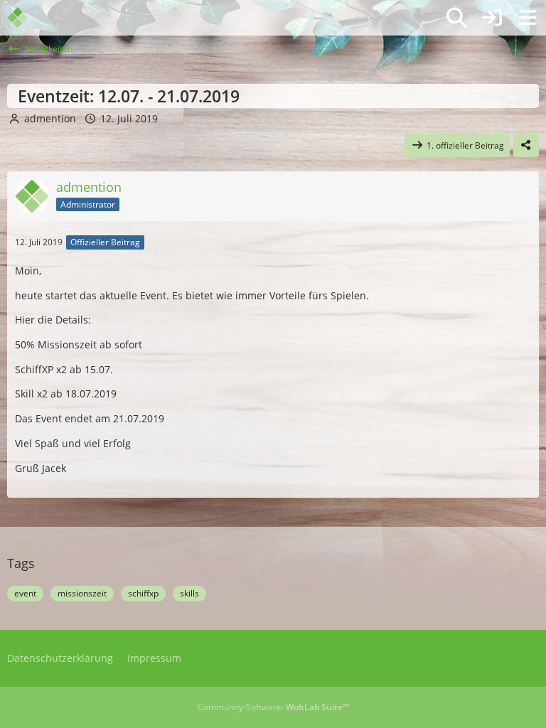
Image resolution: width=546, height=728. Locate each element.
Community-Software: (273, 707)
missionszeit (82, 593)
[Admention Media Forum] (26, 18)
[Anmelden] (492, 18)
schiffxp (143, 593)
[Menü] (527, 18)
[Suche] (456, 18)
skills (189, 593)
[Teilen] (526, 146)
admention (50, 118)
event (25, 593)
